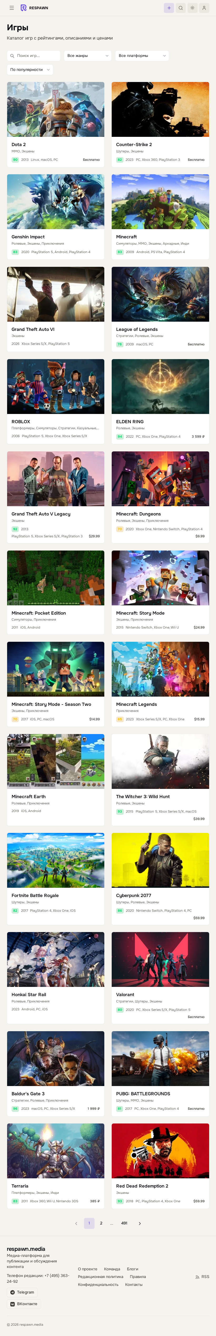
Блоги (132, 1269)
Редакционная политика (100, 1276)
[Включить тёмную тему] (193, 8)
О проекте (87, 1269)
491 (124, 1223)
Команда (112, 1269)
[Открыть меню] (12, 8)
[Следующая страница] (139, 1223)
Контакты (134, 1284)
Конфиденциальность (98, 1284)
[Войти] (204, 8)
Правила (138, 1276)
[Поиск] (181, 8)
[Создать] (169, 8)
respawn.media (26, 1248)
